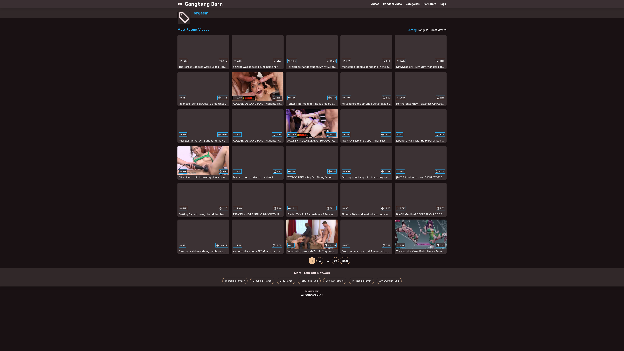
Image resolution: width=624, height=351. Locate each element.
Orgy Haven (286, 280)
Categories (413, 4)
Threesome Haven (361, 280)
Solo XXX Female (335, 280)
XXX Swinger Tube (389, 280)
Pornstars (429, 4)
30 (335, 260)
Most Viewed (439, 30)
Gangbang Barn (204, 3)
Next (345, 260)
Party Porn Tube (309, 280)
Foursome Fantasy (235, 280)
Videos (375, 4)
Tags (443, 4)
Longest (423, 30)
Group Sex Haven (262, 280)
